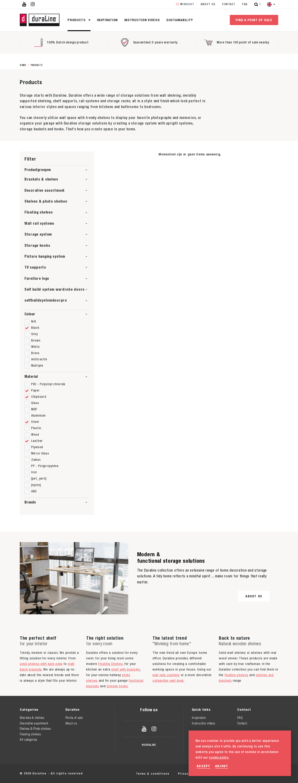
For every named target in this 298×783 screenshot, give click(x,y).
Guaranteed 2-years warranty (155, 42)
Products (77, 20)
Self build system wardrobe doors (54, 289)
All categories (28, 739)
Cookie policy (230, 773)
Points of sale (74, 718)
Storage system (38, 234)
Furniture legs (36, 278)
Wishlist (187, 4)
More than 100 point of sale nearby (243, 42)
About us (208, 4)
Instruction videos (142, 20)
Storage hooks (37, 245)
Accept (203, 766)
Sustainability (179, 20)
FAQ (245, 4)
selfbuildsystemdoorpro (45, 300)
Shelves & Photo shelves (35, 728)
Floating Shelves (110, 664)
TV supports (35, 267)
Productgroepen (37, 170)
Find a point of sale (254, 20)
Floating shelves (38, 212)
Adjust (221, 766)
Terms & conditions (152, 773)
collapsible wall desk (168, 680)
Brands (30, 502)
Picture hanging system (44, 256)
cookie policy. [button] (219, 757)
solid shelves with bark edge (41, 664)
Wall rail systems (39, 223)
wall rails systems (166, 675)
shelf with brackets (125, 669)
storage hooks (117, 686)
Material (31, 376)
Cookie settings (264, 773)
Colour (29, 314)
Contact (229, 4)
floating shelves (236, 675)
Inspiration (107, 20)
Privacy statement (194, 773)
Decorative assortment (44, 190)
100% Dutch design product (67, 42)
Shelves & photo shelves (45, 201)
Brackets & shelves (41, 179)
